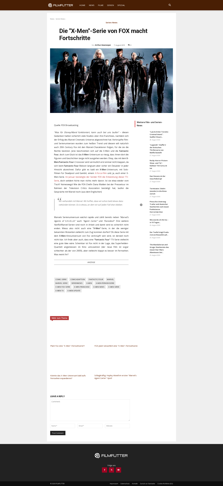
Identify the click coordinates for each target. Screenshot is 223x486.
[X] (111, 470)
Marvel (110, 279)
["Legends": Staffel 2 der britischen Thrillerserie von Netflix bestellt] (141, 148)
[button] (170, 5)
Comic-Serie (61, 279)
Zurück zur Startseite (147, 484)
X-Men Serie (113, 287)
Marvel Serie (61, 283)
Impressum (114, 484)
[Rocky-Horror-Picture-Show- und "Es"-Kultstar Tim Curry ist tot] (141, 163)
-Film (101, 173)
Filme (100, 5)
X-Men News (99, 287)
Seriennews (77, 283)
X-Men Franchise (82, 287)
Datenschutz (125, 484)
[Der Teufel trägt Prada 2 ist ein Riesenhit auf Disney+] (141, 235)
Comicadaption (77, 279)
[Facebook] (104, 470)
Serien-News (60, 19)
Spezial (121, 5)
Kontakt (135, 484)
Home (82, 5)
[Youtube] (118, 470)
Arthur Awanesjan (103, 45)
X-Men (89, 283)
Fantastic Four (96, 279)
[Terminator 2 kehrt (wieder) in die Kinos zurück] (141, 191)
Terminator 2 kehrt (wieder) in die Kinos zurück (158, 191)
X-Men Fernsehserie (105, 283)
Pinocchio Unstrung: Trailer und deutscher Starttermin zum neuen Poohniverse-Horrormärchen (159, 206)
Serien (110, 5)
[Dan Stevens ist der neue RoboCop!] (141, 179)
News (91, 5)
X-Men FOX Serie (62, 287)
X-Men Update (73, 290)
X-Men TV (59, 290)
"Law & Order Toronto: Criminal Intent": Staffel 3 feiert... (159, 134)
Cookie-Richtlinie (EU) (165, 484)
